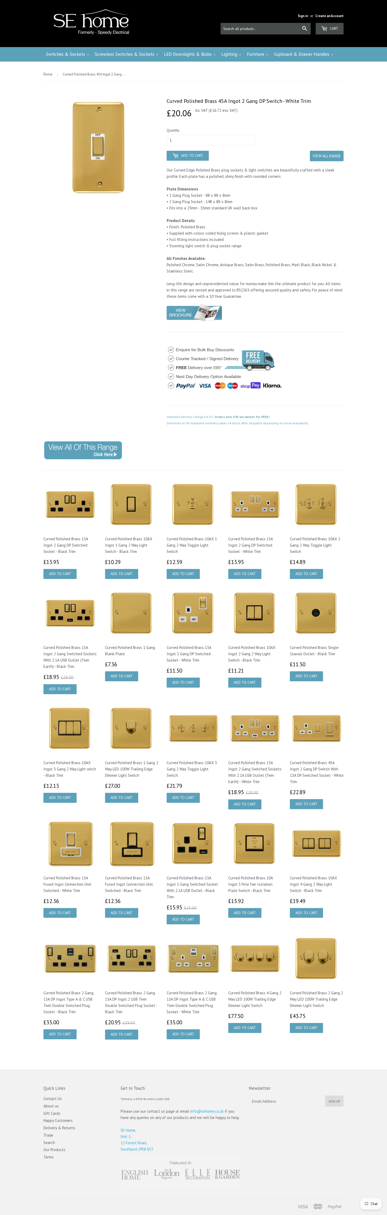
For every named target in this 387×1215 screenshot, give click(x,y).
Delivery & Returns (59, 1127)
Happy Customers (58, 1120)
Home (47, 74)
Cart (333, 28)
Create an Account (329, 16)
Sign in (303, 16)
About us (51, 1105)
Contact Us (52, 1098)
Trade (48, 1135)
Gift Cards (51, 1113)
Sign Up (334, 1101)
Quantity (173, 130)
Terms (48, 1156)
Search (49, 1142)
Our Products (54, 1149)
